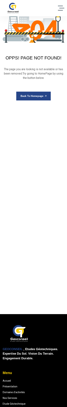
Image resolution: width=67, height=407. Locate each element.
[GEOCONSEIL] (13, 8)
